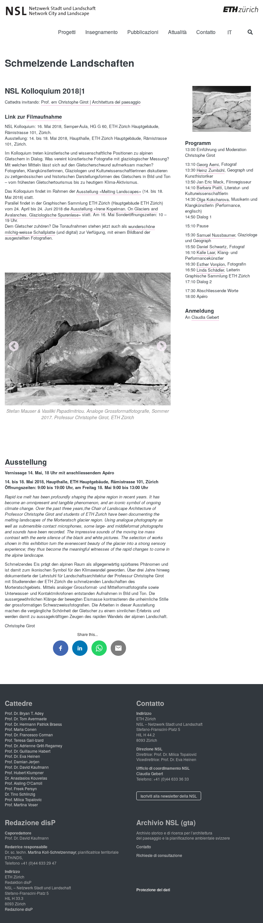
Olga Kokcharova (213, 199)
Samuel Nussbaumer (216, 235)
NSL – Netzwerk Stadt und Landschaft (53, 11)
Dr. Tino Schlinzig (20, 794)
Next (161, 346)
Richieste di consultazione (159, 855)
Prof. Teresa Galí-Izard (24, 740)
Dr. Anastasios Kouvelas (26, 778)
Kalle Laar (206, 252)
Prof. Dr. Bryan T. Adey (24, 713)
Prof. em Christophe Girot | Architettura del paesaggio (90, 102)
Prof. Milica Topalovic (23, 799)
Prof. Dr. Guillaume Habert (27, 751)
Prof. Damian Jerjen (22, 761)
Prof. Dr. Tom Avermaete (26, 718)
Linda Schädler (210, 270)
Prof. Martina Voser (21, 804)
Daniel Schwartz (212, 246)
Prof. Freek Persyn (21, 788)
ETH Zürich (235, 9)
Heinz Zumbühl (211, 170)
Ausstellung (26, 461)
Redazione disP (19, 909)
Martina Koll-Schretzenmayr (52, 852)
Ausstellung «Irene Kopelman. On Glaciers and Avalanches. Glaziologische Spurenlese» (81, 211)
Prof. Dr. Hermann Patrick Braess (33, 724)
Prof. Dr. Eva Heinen (22, 756)
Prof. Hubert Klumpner (24, 772)
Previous (14, 346)
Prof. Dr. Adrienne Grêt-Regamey (33, 745)
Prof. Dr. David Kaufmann (27, 767)
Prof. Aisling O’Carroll (23, 783)
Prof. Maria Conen (21, 729)
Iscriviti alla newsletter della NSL (168, 796)
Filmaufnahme (44, 116)
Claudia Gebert (205, 317)
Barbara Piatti (209, 187)
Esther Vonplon (211, 264)
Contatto (143, 846)
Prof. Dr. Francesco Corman (29, 734)
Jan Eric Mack (210, 182)
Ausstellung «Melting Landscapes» (108, 191)
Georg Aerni (208, 164)
